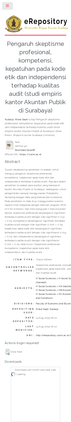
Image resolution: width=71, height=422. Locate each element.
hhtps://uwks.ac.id (30, 154)
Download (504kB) (25, 150)
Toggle (7, 6)
